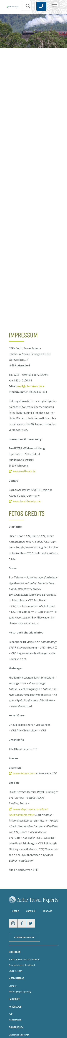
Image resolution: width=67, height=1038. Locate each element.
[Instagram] (13, 923)
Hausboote (14, 999)
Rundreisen (15, 952)
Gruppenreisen (15, 970)
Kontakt (47, 911)
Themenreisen (16, 1027)
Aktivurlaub (15, 1006)
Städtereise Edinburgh (19, 1034)
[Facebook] (22, 923)
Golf (10, 1014)
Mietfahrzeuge (16, 978)
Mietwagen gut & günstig (20, 991)
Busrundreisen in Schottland (22, 965)
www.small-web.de (24, 471)
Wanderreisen (15, 1019)
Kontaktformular (24, 937)
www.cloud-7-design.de (27, 501)
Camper (12, 985)
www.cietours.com (24, 773)
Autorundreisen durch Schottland (24, 959)
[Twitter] (30, 923)
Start (15, 911)
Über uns (31, 911)
